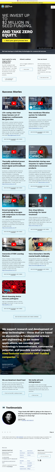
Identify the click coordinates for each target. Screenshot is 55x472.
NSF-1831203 (42, 426)
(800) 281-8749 (14, 458)
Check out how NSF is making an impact (13, 393)
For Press (29, 455)
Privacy (28, 460)
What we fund (35, 395)
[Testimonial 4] (10, 432)
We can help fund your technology (9, 79)
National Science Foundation (7, 452)
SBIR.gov (28, 468)
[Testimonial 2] (5, 432)
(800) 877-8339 (6, 458)
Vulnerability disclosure (29, 466)
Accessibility (29, 462)
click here (40, 2)
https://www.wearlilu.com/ (8, 227)
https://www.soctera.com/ (8, 184)
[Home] (26, 7)
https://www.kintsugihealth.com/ (36, 265)
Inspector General (23, 468)
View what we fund (44, 77)
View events (26, 69)
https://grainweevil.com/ (13, 135)
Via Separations (33, 426)
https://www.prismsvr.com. (8, 270)
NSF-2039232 (19, 437)
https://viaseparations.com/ (35, 128)
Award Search (22, 452)
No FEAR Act (22, 466)
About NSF (22, 460)
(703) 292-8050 (6, 457)
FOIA (21, 462)
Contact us (22, 457)
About (21, 450)
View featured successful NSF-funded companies (13, 140)
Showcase (22, 455)
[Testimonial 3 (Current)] (7, 432)
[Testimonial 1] (2, 432)
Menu (53, 7)
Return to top (4, 447)
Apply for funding (30, 452)
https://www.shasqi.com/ (35, 225)
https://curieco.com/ (43, 182)
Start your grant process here (16, 40)
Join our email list (44, 456)
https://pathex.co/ (6, 304)
